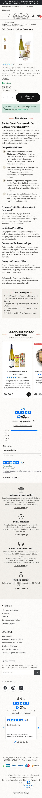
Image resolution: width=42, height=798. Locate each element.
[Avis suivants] (38, 728)
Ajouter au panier (29, 97)
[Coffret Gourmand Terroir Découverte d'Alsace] (17, 356)
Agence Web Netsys (21, 793)
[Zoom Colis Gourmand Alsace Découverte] (24, 47)
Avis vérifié (8, 466)
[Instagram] (13, 687)
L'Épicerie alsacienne (11, 6)
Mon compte (7, 636)
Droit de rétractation (10, 646)
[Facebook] (5, 687)
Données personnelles (11, 620)
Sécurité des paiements (11, 649)
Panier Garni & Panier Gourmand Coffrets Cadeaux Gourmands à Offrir (19, 25)
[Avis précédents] (3, 728)
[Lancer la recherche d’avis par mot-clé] (40, 455)
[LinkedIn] (21, 687)
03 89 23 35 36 (28, 6)
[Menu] (4, 16)
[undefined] (33, 420)
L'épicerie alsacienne (10, 610)
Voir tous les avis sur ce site (23, 426)
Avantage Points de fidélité (12, 639)
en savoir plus (20, 109)
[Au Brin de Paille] (2, 22)
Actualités (5, 613)
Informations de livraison (12, 642)
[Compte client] (33, 16)
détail (6, 78)
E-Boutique (9, 22)
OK (37, 672)
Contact (7, 10)
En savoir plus (20, 508)
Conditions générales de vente (14, 652)
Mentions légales (8, 623)
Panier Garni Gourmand (19, 265)
